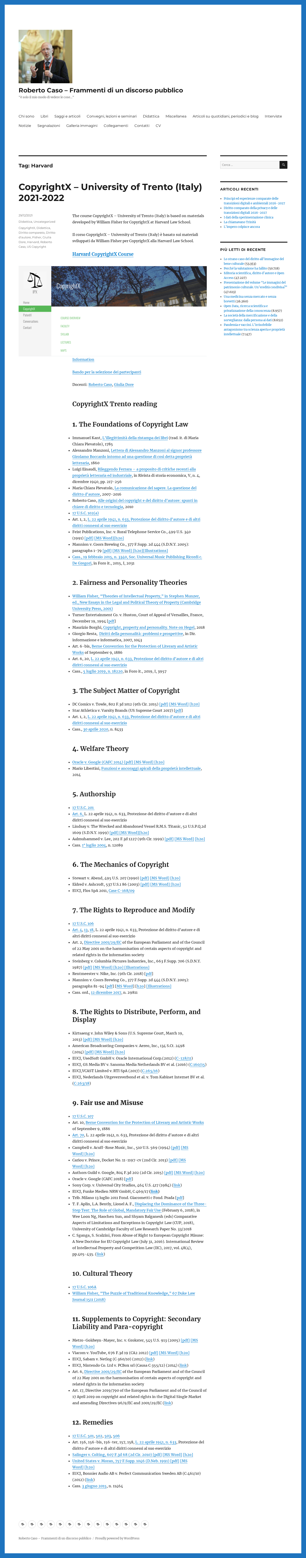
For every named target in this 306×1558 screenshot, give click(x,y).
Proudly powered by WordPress (117, 1538)
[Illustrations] (155, 550)
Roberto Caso (100, 384)
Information (83, 359)
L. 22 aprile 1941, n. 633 (155, 1442)
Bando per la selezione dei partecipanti (106, 372)
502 (99, 1436)
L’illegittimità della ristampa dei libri (135, 438)
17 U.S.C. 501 (83, 1436)
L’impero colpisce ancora (242, 227)
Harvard (33, 242)
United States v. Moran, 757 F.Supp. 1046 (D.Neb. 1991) (121, 1461)
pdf (111, 621)
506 (116, 1436)
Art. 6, (78, 814)
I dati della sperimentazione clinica (248, 217)
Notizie (25, 126)
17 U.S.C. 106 (83, 923)
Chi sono (26, 116)
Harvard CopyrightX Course (103, 254)
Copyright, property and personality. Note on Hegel (148, 627)
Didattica (151, 116)
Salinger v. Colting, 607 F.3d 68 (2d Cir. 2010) (112, 1454)
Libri (44, 116)
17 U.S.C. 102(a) (85, 513)
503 (107, 1436)
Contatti (141, 126)
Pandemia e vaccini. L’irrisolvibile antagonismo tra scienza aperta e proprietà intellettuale (254, 329)
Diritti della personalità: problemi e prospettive (141, 633)
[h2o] (119, 538)
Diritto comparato (32, 232)
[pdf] (88, 538)
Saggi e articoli (67, 116)
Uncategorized (44, 221)
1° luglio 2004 (94, 845)
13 (86, 930)
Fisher (36, 237)
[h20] (195, 704)
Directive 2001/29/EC (102, 942)
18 (91, 930)
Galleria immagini (81, 126)
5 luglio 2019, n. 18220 (103, 671)
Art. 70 (78, 1135)
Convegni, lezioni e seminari (112, 116)
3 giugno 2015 (94, 1486)
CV (158, 126)
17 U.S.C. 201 (83, 807)
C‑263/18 (81, 1083)
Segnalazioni (48, 126)
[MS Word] (104, 538)
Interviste (273, 116)
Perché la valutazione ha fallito (245, 268)
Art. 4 (77, 930)
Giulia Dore (124, 384)
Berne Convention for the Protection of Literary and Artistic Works (145, 1122)
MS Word (124, 986)
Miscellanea (176, 116)
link (176, 1185)
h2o (140, 986)
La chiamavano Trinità (240, 222)
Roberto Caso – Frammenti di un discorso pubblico (101, 90)
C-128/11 (183, 1058)
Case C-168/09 (122, 890)
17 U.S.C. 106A (84, 1287)
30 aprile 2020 (95, 729)
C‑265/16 (150, 1071)
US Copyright (36, 246)
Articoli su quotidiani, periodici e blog (226, 116)
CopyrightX (27, 228)
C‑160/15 (197, 1064)
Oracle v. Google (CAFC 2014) (98, 762)
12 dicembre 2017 (106, 992)
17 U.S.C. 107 (82, 1116)
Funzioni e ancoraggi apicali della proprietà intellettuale (151, 768)
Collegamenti (116, 126)
